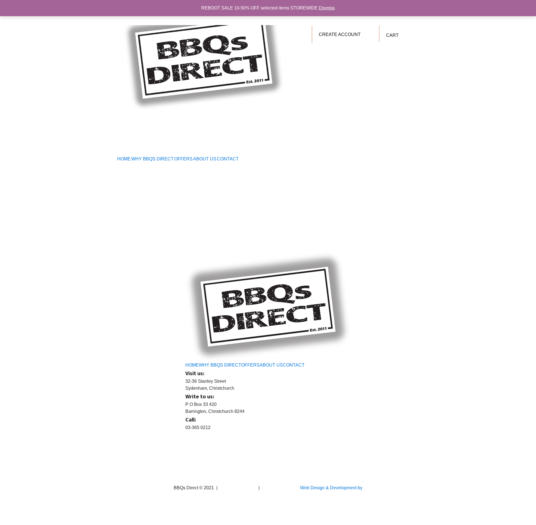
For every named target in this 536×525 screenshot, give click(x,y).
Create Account (340, 34)
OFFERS (183, 158)
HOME (124, 158)
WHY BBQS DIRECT (152, 158)
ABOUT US (204, 158)
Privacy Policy (275, 487)
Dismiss (327, 8)
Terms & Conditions (238, 487)
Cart (392, 35)
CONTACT (228, 158)
